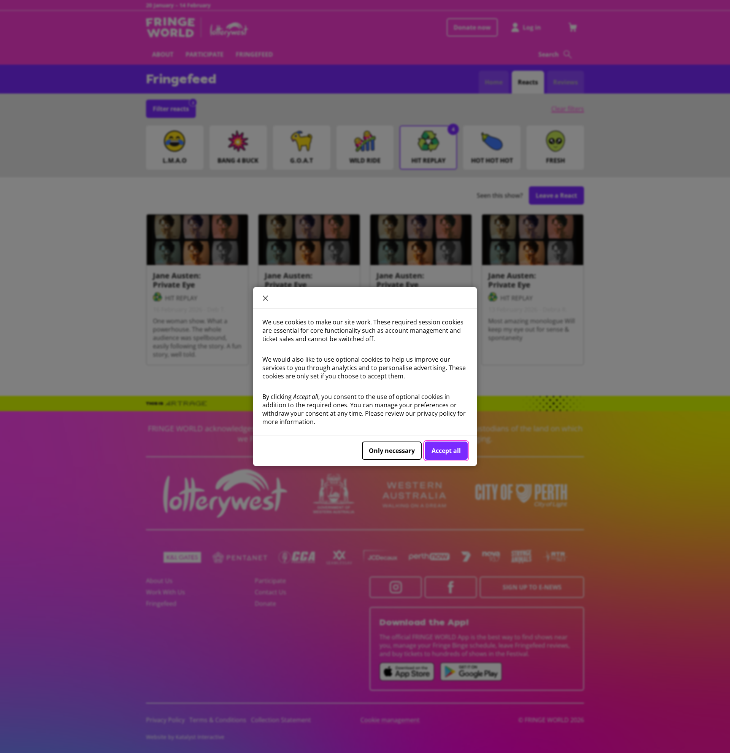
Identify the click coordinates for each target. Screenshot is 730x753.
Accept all (446, 450)
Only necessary (392, 450)
